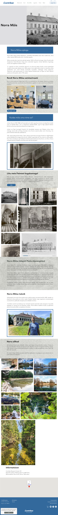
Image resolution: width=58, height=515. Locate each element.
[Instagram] (56, 507)
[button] (19, 3)
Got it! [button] (9, 512)
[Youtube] (51, 507)
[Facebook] (53, 507)
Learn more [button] (13, 510)
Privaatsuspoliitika (54, 500)
